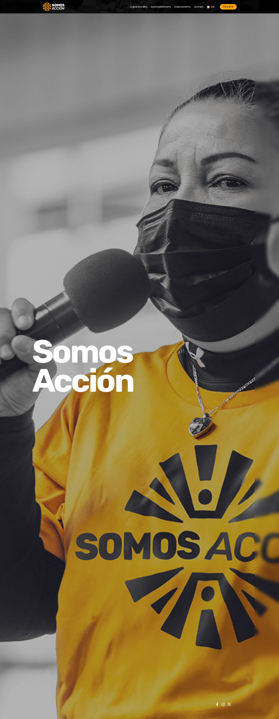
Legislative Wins (138, 7)
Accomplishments (161, 7)
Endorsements (183, 7)
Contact (199, 7)
